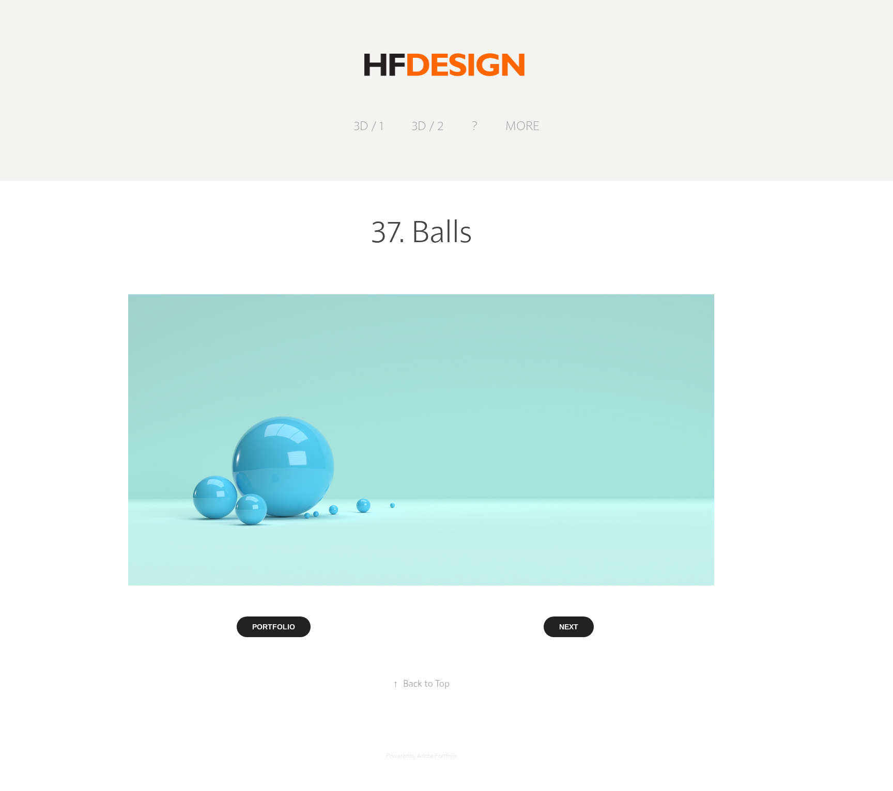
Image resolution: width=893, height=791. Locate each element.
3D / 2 (427, 125)
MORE (522, 125)
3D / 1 (368, 125)
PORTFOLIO (273, 627)
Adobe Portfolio (437, 755)
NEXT (568, 627)
